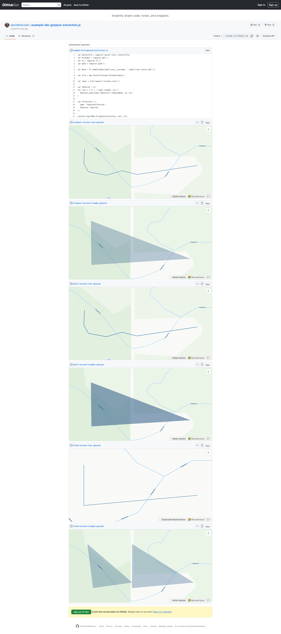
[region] (140, 85)
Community (136, 626)
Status (126, 626)
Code (12, 36)
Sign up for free (81, 612)
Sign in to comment (162, 611)
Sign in (261, 4)
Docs (145, 626)
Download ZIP (268, 36)
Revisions (28, 36)
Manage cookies (166, 626)
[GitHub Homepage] (77, 626)
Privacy (109, 626)
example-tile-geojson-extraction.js (56, 25)
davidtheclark (20, 25)
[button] (251, 36)
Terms (101, 626)
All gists (68, 5)
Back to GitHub (81, 5)
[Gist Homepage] (10, 5)
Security (118, 626)
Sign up (273, 4)
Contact (153, 626)
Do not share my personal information (190, 626)
